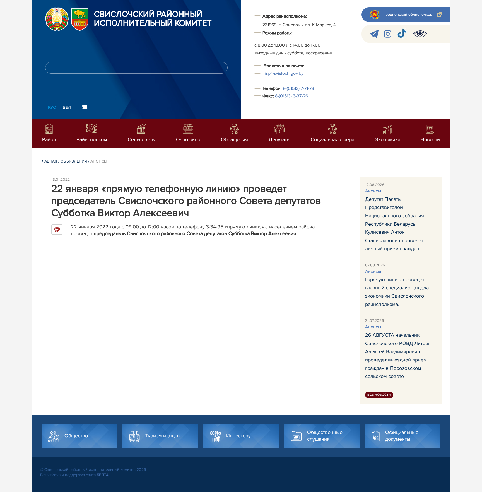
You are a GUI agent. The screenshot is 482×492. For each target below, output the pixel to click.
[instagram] (387, 34)
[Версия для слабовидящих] (420, 33)
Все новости (379, 395)
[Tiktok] (402, 34)
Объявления (74, 161)
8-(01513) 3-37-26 (291, 96)
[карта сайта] (85, 107)
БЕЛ (67, 107)
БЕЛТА (103, 474)
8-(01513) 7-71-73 (298, 88)
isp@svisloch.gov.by (284, 73)
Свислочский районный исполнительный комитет (153, 19)
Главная (48, 161)
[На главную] (57, 19)
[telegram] (374, 34)
